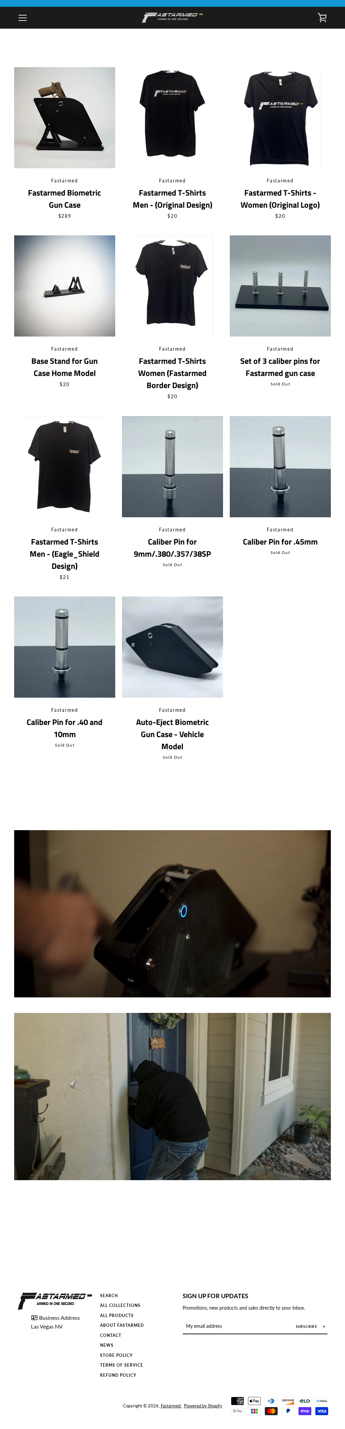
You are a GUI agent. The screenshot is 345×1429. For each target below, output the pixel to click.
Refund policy (118, 1375)
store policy (116, 1355)
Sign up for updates (215, 1296)
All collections (120, 1305)
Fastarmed (171, 1405)
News (107, 1345)
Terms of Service (121, 1365)
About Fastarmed (122, 1325)
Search (109, 1295)
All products (117, 1315)
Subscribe (307, 1326)
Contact (110, 1335)
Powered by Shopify (203, 1405)
